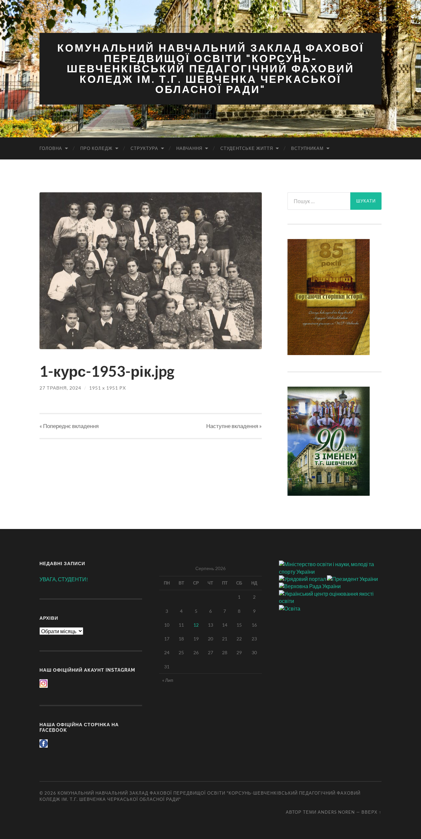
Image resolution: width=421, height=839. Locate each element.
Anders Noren (336, 812)
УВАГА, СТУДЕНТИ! (63, 579)
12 (196, 625)
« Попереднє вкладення (69, 425)
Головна (50, 148)
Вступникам (307, 148)
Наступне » (234, 425)
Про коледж (96, 148)
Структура (144, 148)
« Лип (167, 680)
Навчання (189, 148)
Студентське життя (246, 148)
